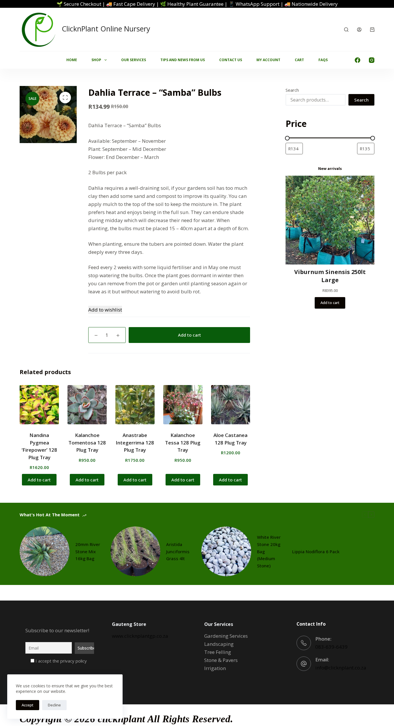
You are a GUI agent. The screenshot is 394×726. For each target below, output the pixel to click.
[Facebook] (357, 60)
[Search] (346, 29)
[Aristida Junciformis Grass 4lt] (135, 551)
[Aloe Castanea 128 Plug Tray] (230, 404)
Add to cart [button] (39, 480)
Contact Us (230, 59)
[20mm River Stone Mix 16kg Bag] (45, 551)
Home (71, 59)
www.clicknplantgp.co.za (140, 636)
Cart (299, 59)
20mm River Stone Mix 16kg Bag (87, 551)
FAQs (323, 59)
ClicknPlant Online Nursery (106, 28)
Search (292, 90)
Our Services (133, 59)
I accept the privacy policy (60, 661)
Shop (96, 59)
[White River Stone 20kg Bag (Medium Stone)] (226, 551)
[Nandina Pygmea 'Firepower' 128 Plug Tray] (39, 404)
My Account (268, 59)
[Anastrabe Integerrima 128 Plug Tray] (135, 404)
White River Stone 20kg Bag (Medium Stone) (269, 551)
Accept (27, 705)
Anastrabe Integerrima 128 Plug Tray (135, 442)
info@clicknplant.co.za (340, 667)
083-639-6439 (331, 647)
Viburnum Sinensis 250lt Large (330, 276)
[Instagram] (371, 60)
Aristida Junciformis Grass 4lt (178, 551)
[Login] (359, 29)
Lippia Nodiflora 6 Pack (315, 551)
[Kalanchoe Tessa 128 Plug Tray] (182, 404)
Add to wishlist (105, 309)
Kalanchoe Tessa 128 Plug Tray (182, 442)
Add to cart (189, 335)
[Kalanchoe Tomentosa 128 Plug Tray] (87, 404)
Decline (54, 705)
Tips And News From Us (182, 59)
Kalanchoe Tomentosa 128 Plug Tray (87, 442)
